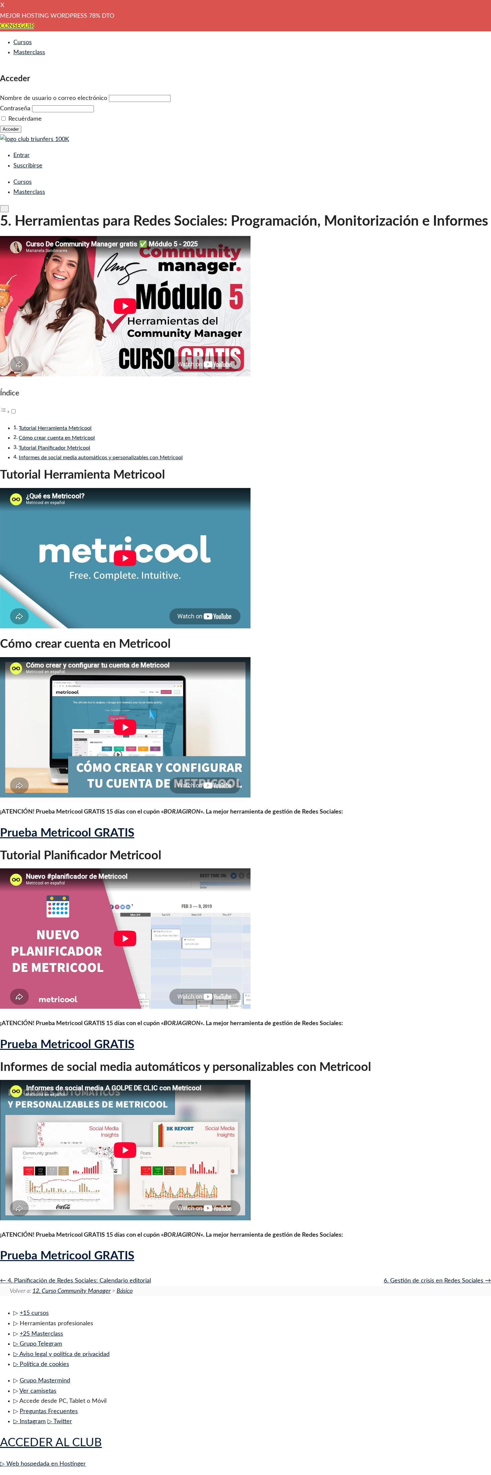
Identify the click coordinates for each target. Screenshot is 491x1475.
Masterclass (29, 52)
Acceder (11, 129)
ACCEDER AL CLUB (51, 1443)
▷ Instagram (29, 1422)
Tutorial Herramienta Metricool (55, 428)
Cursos (22, 42)
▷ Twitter (59, 1422)
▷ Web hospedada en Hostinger (43, 1464)
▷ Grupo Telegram (37, 1344)
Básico (125, 1291)
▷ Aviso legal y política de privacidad (61, 1354)
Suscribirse (27, 166)
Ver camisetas (37, 1391)
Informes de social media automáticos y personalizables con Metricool (101, 457)
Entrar (21, 155)
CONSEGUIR (17, 26)
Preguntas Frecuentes (49, 1411)
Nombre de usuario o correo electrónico (53, 98)
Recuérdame (25, 119)
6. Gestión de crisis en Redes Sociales (434, 1281)
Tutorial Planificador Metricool (54, 448)
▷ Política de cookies (41, 1364)
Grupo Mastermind (45, 1381)
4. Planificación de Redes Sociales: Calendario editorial (78, 1281)
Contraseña (15, 109)
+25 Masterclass (41, 1334)
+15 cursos (34, 1313)
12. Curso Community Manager (71, 1291)
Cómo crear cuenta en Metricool (57, 438)
